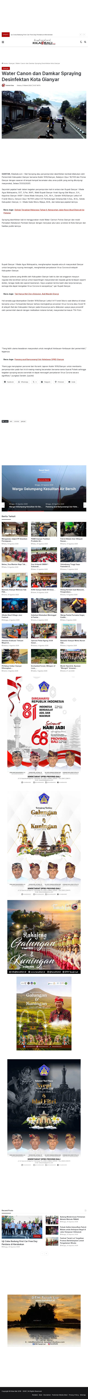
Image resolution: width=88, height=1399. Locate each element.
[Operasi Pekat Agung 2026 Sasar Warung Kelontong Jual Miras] (44, 631)
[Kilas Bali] (44, 42)
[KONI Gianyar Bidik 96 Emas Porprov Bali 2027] (44, 580)
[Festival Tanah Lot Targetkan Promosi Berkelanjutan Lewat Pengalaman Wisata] (52, 1241)
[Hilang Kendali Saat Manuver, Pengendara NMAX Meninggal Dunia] (73, 580)
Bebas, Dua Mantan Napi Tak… (14, 564)
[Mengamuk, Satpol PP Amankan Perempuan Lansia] (15, 529)
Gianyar (12, 63)
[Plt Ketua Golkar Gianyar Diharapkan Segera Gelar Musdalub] (15, 656)
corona (16, 421)
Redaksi (35, 1395)
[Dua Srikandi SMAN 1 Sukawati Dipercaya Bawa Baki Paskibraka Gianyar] (44, 554)
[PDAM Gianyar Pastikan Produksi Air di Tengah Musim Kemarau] (44, 529)
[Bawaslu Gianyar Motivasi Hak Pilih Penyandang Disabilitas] (15, 580)
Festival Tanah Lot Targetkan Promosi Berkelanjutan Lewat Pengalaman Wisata (72, 1240)
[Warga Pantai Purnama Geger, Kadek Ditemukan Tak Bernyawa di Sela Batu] (73, 605)
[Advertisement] (44, 16)
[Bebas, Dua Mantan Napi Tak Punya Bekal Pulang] (15, 554)
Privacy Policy (74, 1395)
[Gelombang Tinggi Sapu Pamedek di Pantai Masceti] (73, 554)
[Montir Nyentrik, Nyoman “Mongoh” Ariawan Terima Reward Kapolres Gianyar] (73, 656)
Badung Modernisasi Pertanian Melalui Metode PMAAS (30, 35)
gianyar (23, 421)
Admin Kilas (10, 85)
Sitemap (83, 1395)
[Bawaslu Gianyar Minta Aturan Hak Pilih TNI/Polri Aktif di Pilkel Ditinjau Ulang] (73, 631)
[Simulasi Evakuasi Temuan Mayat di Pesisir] (15, 631)
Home (5, 63)
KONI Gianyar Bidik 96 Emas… (43, 590)
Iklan (40, 1395)
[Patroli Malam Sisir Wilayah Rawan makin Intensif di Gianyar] (73, 529)
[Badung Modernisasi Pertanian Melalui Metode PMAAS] (52, 1220)
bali (11, 421)
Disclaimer (47, 1395)
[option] (44, 488)
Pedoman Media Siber (60, 1395)
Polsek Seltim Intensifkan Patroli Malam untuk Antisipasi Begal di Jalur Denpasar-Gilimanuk (73, 1229)
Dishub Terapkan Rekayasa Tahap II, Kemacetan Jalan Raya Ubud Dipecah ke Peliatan (44, 491)
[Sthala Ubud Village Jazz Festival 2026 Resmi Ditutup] (15, 605)
